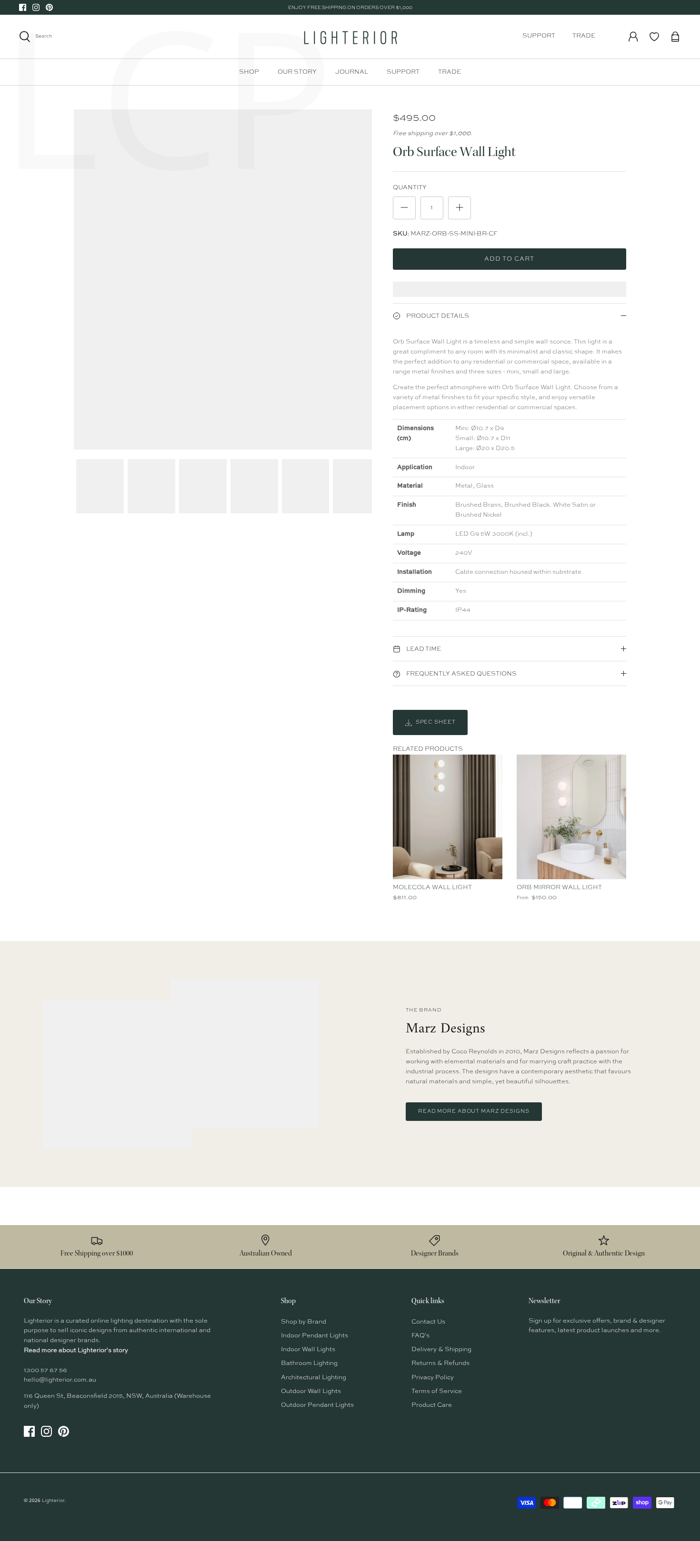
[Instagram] (36, 7)
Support (538, 36)
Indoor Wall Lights (308, 1349)
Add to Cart (509, 259)
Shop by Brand (303, 1322)
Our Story (297, 72)
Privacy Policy (432, 1377)
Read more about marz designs (474, 1111)
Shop (249, 72)
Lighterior (53, 1500)
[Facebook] (22, 7)
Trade (583, 36)
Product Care (431, 1405)
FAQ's (420, 1336)
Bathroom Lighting (309, 1363)
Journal (351, 72)
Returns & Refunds (440, 1363)
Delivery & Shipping (441, 1349)
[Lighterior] (350, 36)
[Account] (633, 36)
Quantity (410, 188)
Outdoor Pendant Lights (317, 1405)
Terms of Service (436, 1391)
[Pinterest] (49, 7)
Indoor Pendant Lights (314, 1336)
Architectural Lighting (313, 1377)
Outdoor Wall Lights (311, 1391)
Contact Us (428, 1322)
